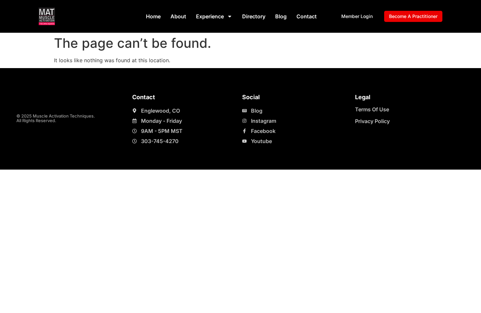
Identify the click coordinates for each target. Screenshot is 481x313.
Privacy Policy (372, 121)
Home (153, 16)
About (178, 16)
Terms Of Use (372, 109)
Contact (306, 16)
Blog (281, 16)
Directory (253, 16)
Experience (210, 16)
